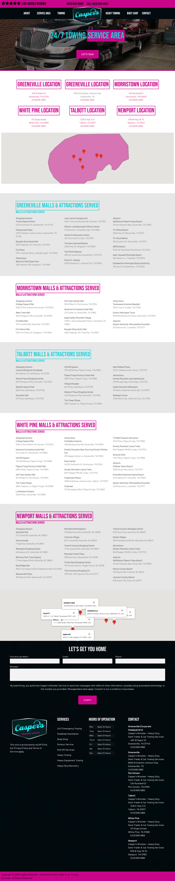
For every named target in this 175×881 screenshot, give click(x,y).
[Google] (166, 3)
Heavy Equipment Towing (70, 760)
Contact (146, 13)
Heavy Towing (64, 755)
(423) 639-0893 (100, 4)
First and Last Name (19, 657)
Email (66, 657)
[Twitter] (160, 3)
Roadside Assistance (68, 733)
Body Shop (132, 13)
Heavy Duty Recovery (68, 765)
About (27, 13)
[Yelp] (171, 3)
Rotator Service (65, 744)
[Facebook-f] (155, 3)
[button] (101, 156)
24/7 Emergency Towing (69, 728)
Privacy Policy (21, 748)
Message (14, 667)
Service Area (43, 13)
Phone (118, 657)
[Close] (130, 612)
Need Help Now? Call (79, 4)
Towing (61, 13)
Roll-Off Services (65, 749)
